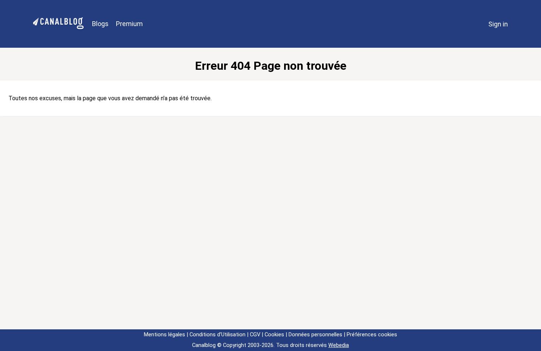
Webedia (338, 345)
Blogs (100, 24)
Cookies (274, 334)
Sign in (498, 24)
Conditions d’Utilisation (217, 334)
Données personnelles (315, 334)
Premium (129, 24)
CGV (255, 334)
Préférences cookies (372, 334)
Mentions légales (164, 334)
